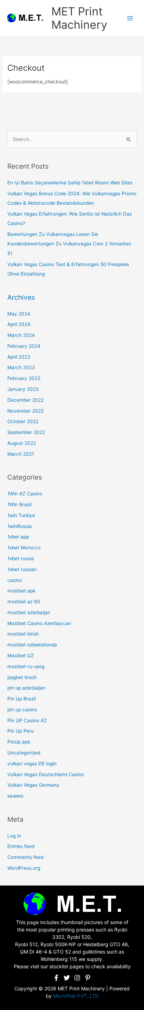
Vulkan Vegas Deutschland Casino (45, 774)
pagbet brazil (21, 677)
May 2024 (18, 314)
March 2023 (21, 367)
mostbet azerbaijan (28, 612)
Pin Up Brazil (21, 698)
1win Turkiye (21, 515)
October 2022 (22, 421)
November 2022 (25, 411)
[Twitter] (67, 978)
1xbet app (18, 537)
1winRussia (19, 526)
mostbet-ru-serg (25, 666)
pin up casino (22, 709)
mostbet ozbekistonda (32, 645)
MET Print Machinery (79, 18)
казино (15, 796)
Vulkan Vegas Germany (33, 785)
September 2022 (26, 432)
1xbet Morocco (24, 547)
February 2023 (24, 378)
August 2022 (21, 443)
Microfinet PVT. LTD (76, 996)
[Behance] (88, 978)
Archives (21, 297)
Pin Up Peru (20, 731)
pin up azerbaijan (26, 688)
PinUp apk (18, 742)
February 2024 (24, 346)
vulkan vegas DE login (32, 763)
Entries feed (20, 846)
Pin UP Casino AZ (27, 720)
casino (14, 580)
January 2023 (23, 389)
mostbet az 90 (23, 601)
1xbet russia (20, 558)
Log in (14, 836)
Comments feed (25, 857)
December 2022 (25, 400)
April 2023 (18, 357)
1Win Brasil (19, 504)
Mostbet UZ (20, 655)
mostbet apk (21, 591)
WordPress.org (23, 868)
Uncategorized (23, 752)
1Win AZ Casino (24, 493)
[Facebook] (56, 978)
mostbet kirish (23, 634)
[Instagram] (77, 978)
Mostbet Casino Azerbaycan (39, 623)
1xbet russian (22, 569)
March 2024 (21, 335)
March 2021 (20, 454)
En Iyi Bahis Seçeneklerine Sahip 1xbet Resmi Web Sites (69, 182)
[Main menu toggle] (130, 18)
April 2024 (18, 324)
